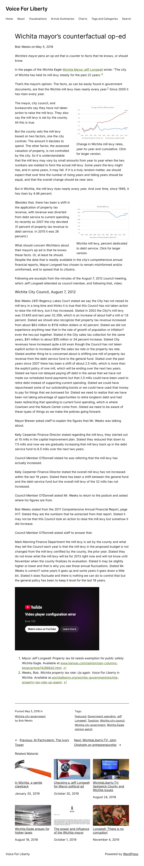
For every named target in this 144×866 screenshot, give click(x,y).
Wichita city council (112, 720)
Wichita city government (30, 716)
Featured (80, 716)
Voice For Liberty (27, 9)
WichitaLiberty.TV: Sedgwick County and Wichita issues (108, 786)
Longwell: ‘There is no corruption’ (108, 830)
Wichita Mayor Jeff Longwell (83, 69)
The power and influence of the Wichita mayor (71, 830)
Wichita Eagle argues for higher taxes (32, 830)
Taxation (93, 720)
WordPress (130, 854)
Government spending (102, 716)
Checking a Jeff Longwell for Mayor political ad (72, 784)
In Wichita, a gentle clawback (28, 784)
